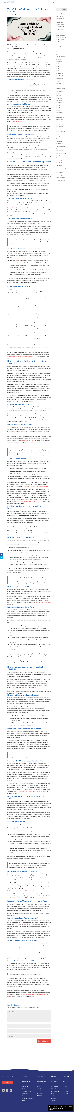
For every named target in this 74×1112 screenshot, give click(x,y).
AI (57, 54)
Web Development (61, 180)
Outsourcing (59, 114)
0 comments (26, 14)
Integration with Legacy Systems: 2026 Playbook (60, 31)
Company (66, 1076)
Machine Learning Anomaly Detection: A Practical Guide (61, 46)
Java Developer (54, 1086)
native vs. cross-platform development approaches (37, 486)
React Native (25, 115)
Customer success (60, 73)
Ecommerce (39, 1079)
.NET (31, 890)
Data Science (59, 78)
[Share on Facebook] (1, 554)
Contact (68, 2)
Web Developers (60, 177)
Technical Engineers (61, 162)
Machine (58, 105)
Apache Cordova (19, 269)
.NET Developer (55, 1081)
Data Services (25, 1095)
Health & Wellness (41, 1081)
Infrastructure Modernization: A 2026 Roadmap (60, 24)
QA (57, 138)
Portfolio (47, 2)
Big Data (58, 63)
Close (70, 1106)
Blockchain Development (28, 1098)
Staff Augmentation (61, 153)
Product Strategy (60, 131)
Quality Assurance (60, 146)
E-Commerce (59, 86)
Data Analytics (60, 75)
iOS (33, 890)
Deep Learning (60, 81)
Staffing (53, 1076)
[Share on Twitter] (1, 557)
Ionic (18, 260)
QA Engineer (59, 141)
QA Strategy (59, 143)
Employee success (60, 88)
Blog (64, 1084)
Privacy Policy (66, 1088)
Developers (59, 83)
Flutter (17, 115)
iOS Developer (54, 1088)
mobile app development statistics (18, 121)
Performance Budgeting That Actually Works (60, 18)
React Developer (55, 1079)
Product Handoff (60, 122)
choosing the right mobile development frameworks (20, 356)
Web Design (59, 175)
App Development (60, 56)
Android (37, 890)
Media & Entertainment (42, 1084)
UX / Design (25, 1086)
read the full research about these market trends (28, 501)
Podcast (65, 1086)
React (27, 890)
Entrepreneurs (59, 91)
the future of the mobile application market (29, 791)
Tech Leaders (59, 160)
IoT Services (25, 1100)
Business (58, 66)
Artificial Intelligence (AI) (28, 1079)
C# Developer (54, 1084)
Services (30, 2)
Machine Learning (60, 107)
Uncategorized (19, 14)
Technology (59, 165)
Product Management (27, 1088)
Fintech (38, 1086)
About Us (61, 2)
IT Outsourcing (60, 102)
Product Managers (61, 129)
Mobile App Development (28, 1084)
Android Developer (55, 1091)
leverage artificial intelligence (43, 602)
